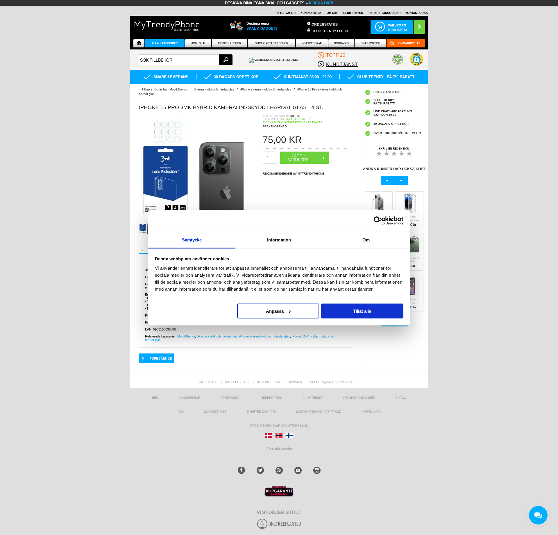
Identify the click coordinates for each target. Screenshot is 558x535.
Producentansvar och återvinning (279, 426)
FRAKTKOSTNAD (275, 126)
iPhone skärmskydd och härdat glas (264, 336)
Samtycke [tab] (192, 239)
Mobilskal (198, 43)
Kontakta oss (215, 412)
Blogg (401, 398)
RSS (181, 412)
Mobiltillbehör (229, 43)
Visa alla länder (279, 449)
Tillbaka (147, 89)
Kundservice (189, 398)
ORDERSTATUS (325, 24)
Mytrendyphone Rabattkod (318, 412)
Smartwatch (370, 43)
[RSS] (279, 470)
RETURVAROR (286, 13)
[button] (416, 62)
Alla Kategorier (164, 43)
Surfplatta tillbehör (271, 43)
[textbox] (185, 59)
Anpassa (275, 311)
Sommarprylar (409, 43)
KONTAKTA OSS (416, 13)
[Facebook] (241, 470)
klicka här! (321, 3)
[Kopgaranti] (279, 495)
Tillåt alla (362, 311)
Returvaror (230, 398)
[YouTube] (298, 470)
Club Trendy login (330, 30)
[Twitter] (260, 470)
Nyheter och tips (261, 412)
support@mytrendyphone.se (334, 382)
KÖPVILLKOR (371, 412)
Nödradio (341, 43)
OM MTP (332, 13)
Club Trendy (353, 13)
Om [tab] (366, 239)
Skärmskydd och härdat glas (217, 336)
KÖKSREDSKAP (312, 43)
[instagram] (317, 470)
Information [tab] (279, 239)
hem (155, 398)
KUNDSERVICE (311, 13)
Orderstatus (271, 398)
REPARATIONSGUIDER (384, 13)
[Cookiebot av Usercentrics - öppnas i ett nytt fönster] (378, 220)
